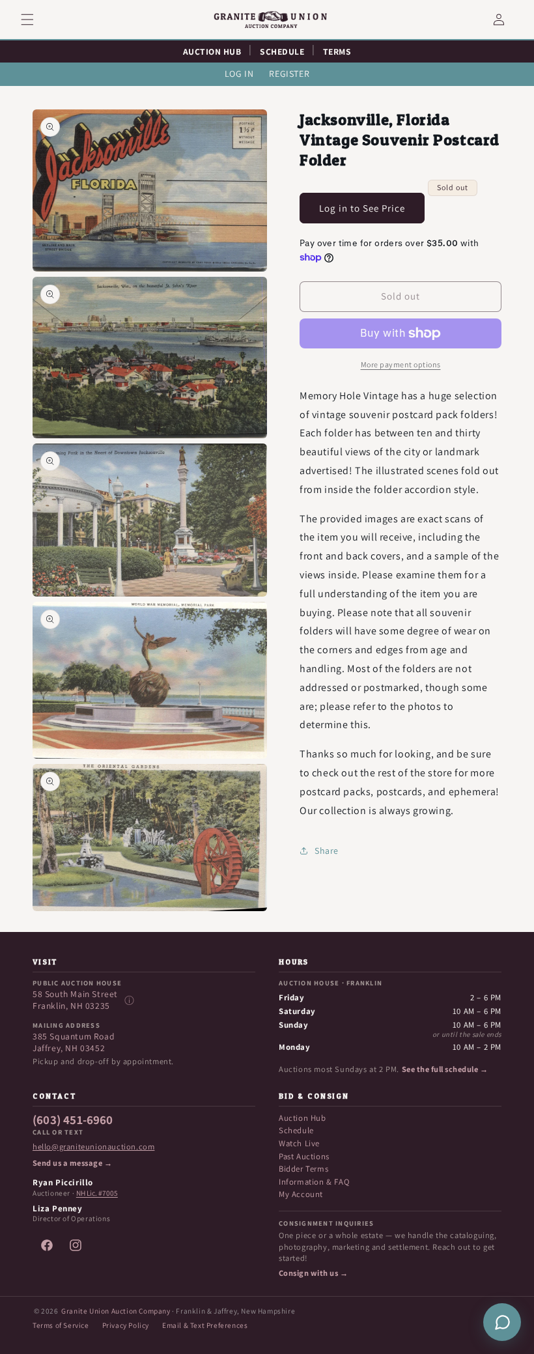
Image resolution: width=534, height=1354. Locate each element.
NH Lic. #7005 (97, 1193)
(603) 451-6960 (73, 1120)
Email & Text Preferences (204, 1325)
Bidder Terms (303, 1168)
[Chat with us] (502, 1322)
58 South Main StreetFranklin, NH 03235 (75, 1000)
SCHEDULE (282, 51)
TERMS (337, 51)
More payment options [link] (401, 364)
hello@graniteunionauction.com (93, 1147)
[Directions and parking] (128, 1000)
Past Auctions (304, 1156)
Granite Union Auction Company (115, 1311)
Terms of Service (61, 1325)
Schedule (296, 1130)
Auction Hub (302, 1117)
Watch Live (299, 1143)
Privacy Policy (125, 1325)
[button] (35, 19)
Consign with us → (313, 1273)
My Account (301, 1194)
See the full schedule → (445, 1069)
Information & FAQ (314, 1181)
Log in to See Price (362, 208)
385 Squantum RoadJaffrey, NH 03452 (74, 1042)
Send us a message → (72, 1163)
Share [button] (327, 850)
